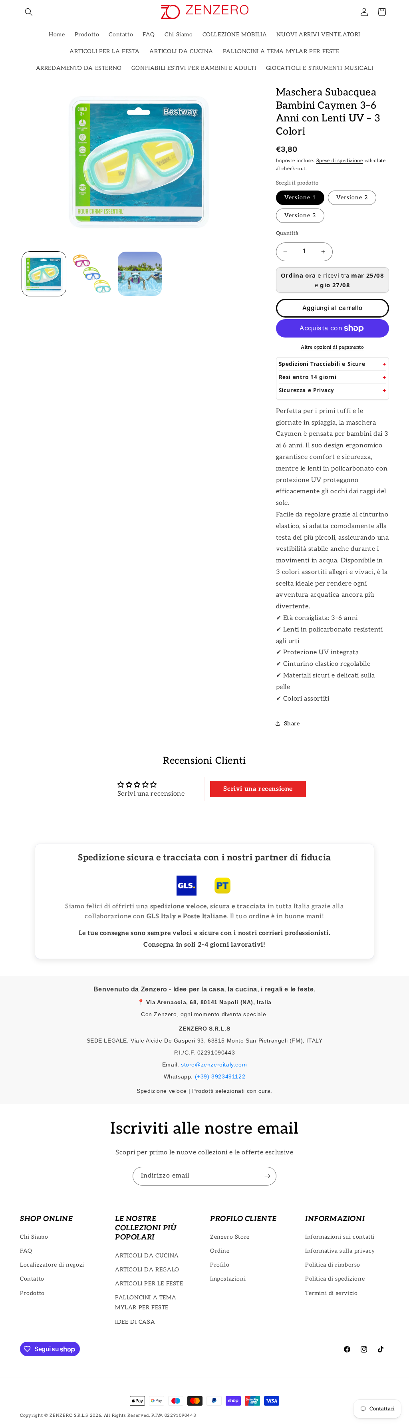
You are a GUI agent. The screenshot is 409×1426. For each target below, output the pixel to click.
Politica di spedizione (335, 1278)
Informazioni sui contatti (340, 1236)
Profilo (219, 1264)
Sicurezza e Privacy (306, 390)
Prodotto (32, 1293)
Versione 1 (300, 197)
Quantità (287, 233)
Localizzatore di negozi (52, 1264)
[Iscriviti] (267, 1176)
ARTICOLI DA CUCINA (147, 1255)
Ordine (220, 1250)
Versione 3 (300, 215)
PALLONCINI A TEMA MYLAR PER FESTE (145, 1302)
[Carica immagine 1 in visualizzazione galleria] (44, 274)
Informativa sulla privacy (340, 1250)
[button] (29, 12)
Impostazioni (228, 1278)
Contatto (32, 1278)
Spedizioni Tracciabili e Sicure (322, 363)
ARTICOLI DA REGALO (147, 1269)
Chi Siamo (34, 1236)
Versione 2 (352, 197)
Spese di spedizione (339, 161)
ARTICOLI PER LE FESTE (149, 1283)
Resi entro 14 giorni (308, 377)
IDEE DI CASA (135, 1322)
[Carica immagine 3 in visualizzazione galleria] (140, 274)
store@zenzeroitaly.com (214, 1064)
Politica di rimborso (332, 1264)
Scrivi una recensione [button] (258, 789)
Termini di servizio (331, 1293)
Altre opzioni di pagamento (332, 347)
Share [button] (292, 723)
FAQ (26, 1250)
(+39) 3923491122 (220, 1076)
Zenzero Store (230, 1236)
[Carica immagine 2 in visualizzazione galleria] (92, 274)
